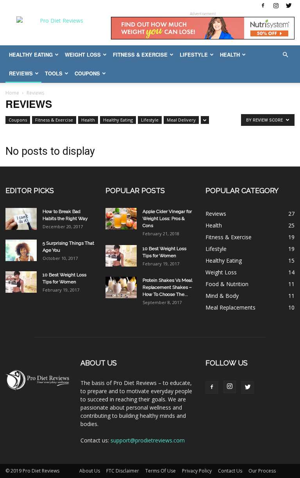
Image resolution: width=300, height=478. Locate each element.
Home (12, 93)
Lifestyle (194, 54)
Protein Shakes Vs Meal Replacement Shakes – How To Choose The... (167, 287)
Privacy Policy (197, 470)
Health (230, 54)
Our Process (262, 470)
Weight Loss (83, 54)
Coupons (87, 73)
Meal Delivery (181, 120)
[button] (285, 55)
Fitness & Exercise (140, 54)
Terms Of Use (160, 470)
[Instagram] (276, 5)
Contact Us (230, 470)
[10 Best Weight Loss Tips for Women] (21, 282)
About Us (89, 470)
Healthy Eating (31, 54)
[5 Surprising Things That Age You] (21, 250)
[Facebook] (263, 5)
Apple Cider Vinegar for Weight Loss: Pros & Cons (167, 218)
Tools (53, 73)
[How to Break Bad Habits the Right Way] (21, 219)
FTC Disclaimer (122, 470)
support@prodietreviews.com (148, 440)
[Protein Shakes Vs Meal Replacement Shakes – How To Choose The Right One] (121, 287)
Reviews (21, 73)
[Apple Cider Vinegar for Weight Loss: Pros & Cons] (121, 218)
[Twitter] (289, 5)
